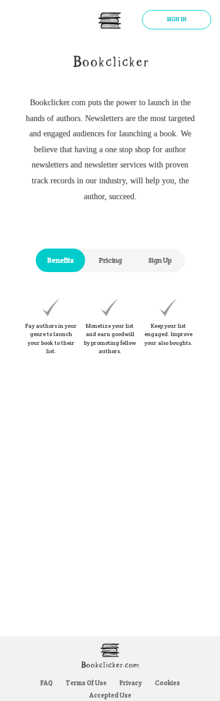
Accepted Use (110, 695)
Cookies (167, 683)
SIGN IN (177, 19)
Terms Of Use (86, 683)
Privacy (131, 683)
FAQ (46, 683)
